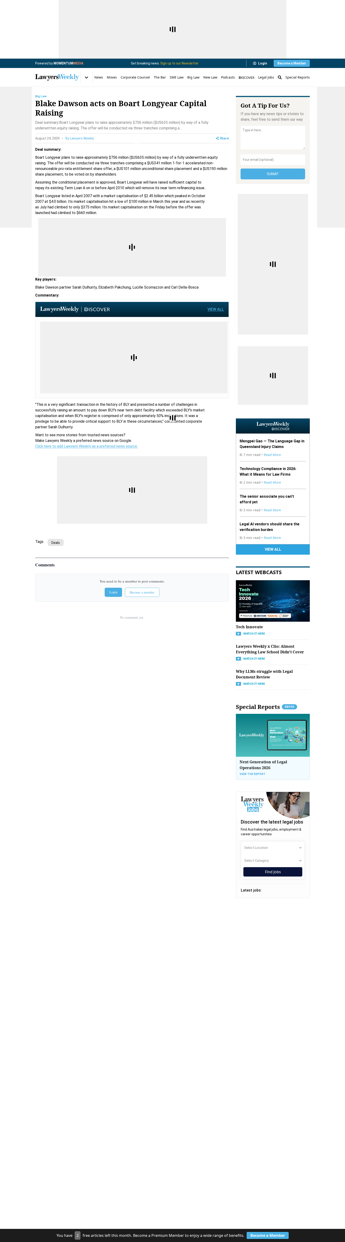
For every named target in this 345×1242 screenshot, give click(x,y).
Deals (55, 542)
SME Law (177, 77)
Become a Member (291, 63)
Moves (112, 77)
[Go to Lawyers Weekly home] (57, 77)
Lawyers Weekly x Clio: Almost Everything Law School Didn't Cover (270, 649)
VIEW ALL (215, 309)
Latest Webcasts (259, 572)
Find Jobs (273, 871)
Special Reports (297, 77)
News (98, 77)
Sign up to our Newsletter (179, 63)
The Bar (160, 77)
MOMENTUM (68, 63)
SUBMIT (273, 174)
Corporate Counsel (135, 77)
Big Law (193, 77)
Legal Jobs (266, 77)
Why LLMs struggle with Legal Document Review (264, 674)
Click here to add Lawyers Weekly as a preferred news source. (86, 446)
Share (224, 138)
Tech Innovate (249, 626)
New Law (210, 77)
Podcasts (228, 77)
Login (262, 63)
